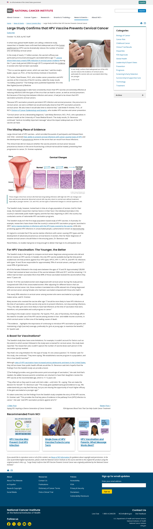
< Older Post (12, 406)
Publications (43, 484)
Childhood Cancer (123, 43)
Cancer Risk (120, 39)
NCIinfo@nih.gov (125, 514)
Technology (121, 82)
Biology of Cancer (123, 35)
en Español (11, 484)
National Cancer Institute (137, 523)
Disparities (120, 51)
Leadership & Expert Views (126, 62)
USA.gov (143, 526)
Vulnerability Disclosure (79, 496)
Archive (119, 95)
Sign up (107, 491)
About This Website (14, 480)
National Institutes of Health (136, 521)
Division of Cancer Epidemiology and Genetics (29, 110)
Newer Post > (105, 406)
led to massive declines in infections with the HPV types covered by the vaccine (42, 226)
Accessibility (75, 480)
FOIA (72, 484)
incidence (61, 63)
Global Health (121, 58)
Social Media (12, 492)
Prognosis (120, 70)
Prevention (120, 66)
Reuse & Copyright (14, 488)
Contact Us (43, 480)
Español (142, 2)
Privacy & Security (77, 488)
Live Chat (95, 514)
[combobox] (126, 10)
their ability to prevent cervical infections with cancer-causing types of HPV (53, 137)
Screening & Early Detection (127, 74)
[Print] (141, 23)
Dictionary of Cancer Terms (49, 488)
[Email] (145, 23)
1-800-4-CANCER (108, 514)
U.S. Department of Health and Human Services (130, 519)
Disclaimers (74, 492)
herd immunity (78, 229)
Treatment (120, 85)
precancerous (28, 139)
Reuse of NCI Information (60, 457)
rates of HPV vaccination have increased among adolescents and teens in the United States (50, 362)
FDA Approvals (122, 55)
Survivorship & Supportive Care (128, 78)
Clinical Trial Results (124, 47)
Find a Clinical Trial (46, 492)
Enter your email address (111, 481)
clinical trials (21, 90)
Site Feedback (140, 514)
